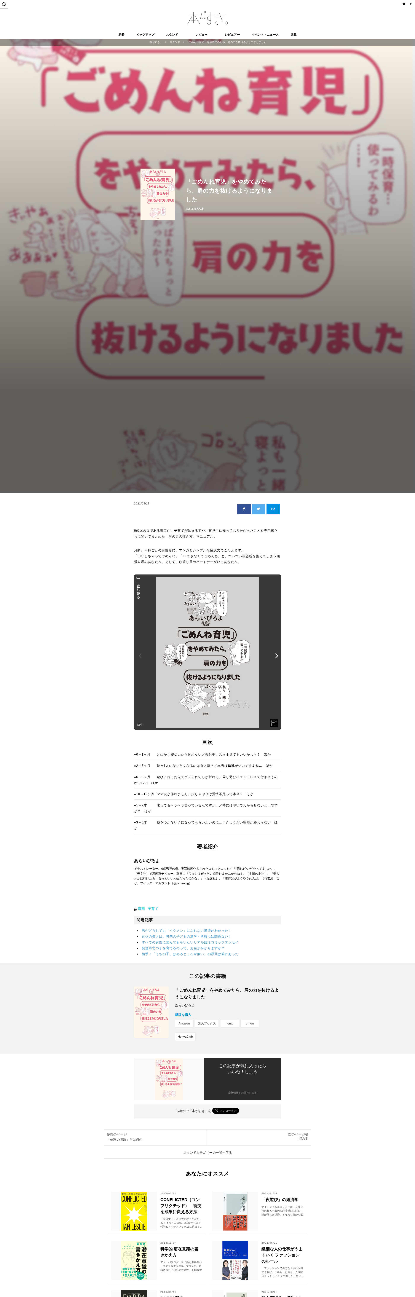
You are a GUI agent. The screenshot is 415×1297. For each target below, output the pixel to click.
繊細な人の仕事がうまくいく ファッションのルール (282, 1255)
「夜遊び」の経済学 (280, 1199)
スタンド (172, 34)
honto (229, 1023)
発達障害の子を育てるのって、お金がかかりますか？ (183, 948)
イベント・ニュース (265, 34)
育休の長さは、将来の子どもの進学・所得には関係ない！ (187, 936)
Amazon (184, 1023)
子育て (153, 909)
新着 (121, 34)
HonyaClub (185, 1036)
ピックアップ (145, 34)
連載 (293, 34)
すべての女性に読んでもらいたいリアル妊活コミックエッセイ (190, 942)
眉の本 (303, 1138)
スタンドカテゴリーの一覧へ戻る (207, 1152)
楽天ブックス (207, 1023)
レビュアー (232, 34)
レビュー (201, 34)
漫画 (141, 909)
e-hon (250, 1023)
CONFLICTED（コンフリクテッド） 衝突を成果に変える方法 (180, 1205)
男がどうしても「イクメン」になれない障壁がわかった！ (187, 930)
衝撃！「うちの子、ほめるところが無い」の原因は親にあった (190, 954)
